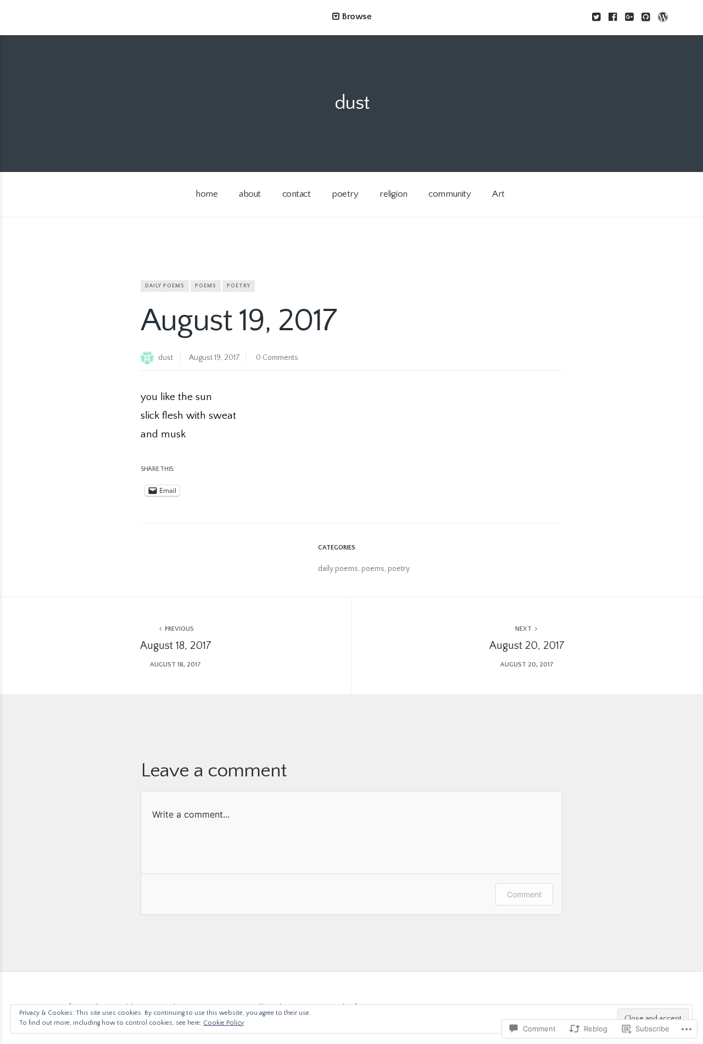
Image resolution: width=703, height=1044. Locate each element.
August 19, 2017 (214, 357)
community (449, 194)
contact (296, 194)
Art (498, 194)
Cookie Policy (223, 1022)
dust (351, 103)
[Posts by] (149, 358)
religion (394, 194)
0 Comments (277, 357)
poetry (345, 194)
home (206, 194)
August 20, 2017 (527, 646)
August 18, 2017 (175, 646)
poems (205, 286)
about (250, 194)
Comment (524, 894)
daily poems (165, 286)
